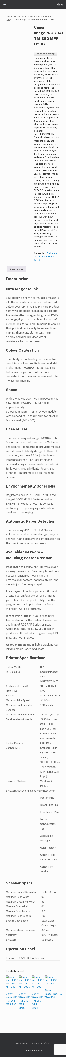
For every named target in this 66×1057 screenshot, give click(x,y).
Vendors (18, 16)
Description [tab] (16, 269)
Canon (26, 16)
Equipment (52, 253)
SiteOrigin (30, 1050)
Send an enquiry (45, 53)
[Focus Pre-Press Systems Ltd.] (4, 4)
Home (9, 16)
